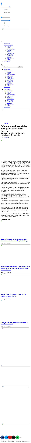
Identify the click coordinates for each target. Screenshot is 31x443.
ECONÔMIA (10, 54)
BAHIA (9, 47)
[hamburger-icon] (1, 41)
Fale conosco (7, 61)
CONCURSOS (10, 53)
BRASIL (9, 46)
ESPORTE (9, 51)
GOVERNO (10, 55)
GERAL (9, 59)
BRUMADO (10, 50)
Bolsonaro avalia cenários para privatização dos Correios (14, 128)
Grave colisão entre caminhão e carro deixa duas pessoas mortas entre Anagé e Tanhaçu (14, 240)
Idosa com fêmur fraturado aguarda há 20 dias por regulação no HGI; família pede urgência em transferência (15, 268)
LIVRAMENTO (11, 49)
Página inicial (7, 43)
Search (2, 66)
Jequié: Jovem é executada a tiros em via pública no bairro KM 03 (13, 295)
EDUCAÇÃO (10, 58)
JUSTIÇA (9, 57)
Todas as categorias (8, 45)
